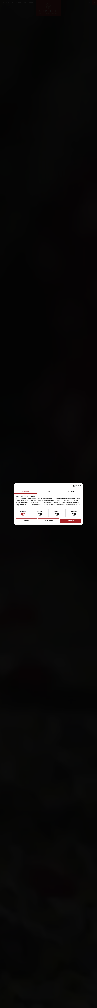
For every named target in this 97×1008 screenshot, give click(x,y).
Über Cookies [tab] (71, 491)
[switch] (40, 514)
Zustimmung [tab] (25, 491)
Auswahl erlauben (48, 520)
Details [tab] (48, 491)
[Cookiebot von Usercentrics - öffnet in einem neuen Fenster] (74, 486)
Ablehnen (26, 520)
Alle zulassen (70, 520)
